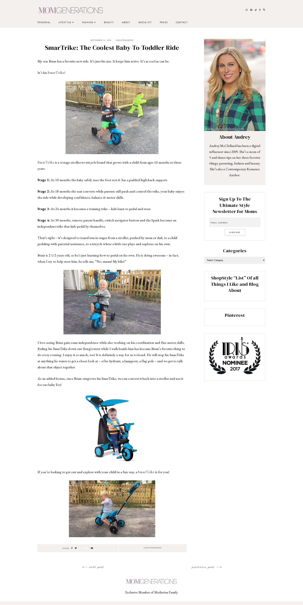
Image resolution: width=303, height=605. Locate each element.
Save (85, 548)
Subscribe (234, 232)
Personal (44, 22)
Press (164, 22)
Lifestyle (65, 22)
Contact (182, 22)
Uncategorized (125, 40)
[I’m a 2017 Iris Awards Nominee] (235, 373)
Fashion (87, 22)
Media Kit (145, 22)
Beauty (109, 22)
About (126, 22)
